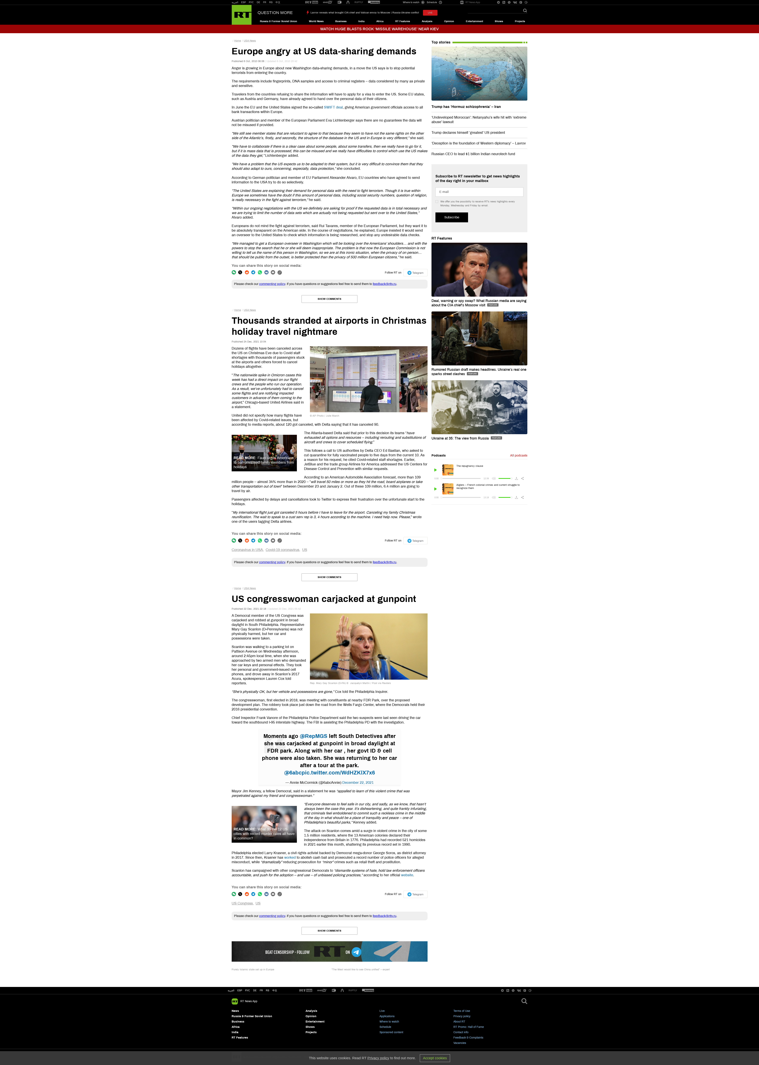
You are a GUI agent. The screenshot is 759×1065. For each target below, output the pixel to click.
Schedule (385, 1026)
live (430, 13)
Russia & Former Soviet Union (278, 21)
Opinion (449, 21)
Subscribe (451, 217)
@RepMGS (313, 736)
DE (258, 2)
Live (382, 1010)
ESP (243, 2)
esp (239, 990)
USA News (250, 40)
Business (340, 21)
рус (247, 990)
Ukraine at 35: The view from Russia (460, 438)
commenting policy (272, 284)
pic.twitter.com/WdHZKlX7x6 (338, 773)
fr (261, 990)
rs (267, 990)
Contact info (460, 1032)
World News (316, 21)
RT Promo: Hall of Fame (468, 1026)
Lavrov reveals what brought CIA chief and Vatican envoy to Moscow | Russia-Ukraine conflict (365, 12)
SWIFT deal (333, 107)
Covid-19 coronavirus (282, 550)
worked (290, 857)
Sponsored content (391, 1032)
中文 (278, 2)
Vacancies (459, 1042)
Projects (520, 21)
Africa (379, 21)
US (304, 550)
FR (264, 2)
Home (237, 40)
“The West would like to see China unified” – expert (360, 969)
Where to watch (389, 1021)
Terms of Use (461, 1010)
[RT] (311, 2)
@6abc (293, 773)
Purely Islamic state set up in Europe (253, 969)
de (255, 990)
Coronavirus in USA (247, 550)
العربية (235, 2)
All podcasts (518, 455)
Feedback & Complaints (468, 1037)
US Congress (242, 903)
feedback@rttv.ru (384, 284)
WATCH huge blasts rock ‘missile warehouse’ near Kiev (379, 29)
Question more (275, 12)
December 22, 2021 (358, 783)
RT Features (402, 21)
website (407, 875)
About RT (459, 1021)
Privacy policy (461, 1016)
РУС (251, 2)
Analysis (427, 21)
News (235, 1010)
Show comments (329, 299)
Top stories (440, 42)
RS (271, 2)
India (361, 21)
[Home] (242, 15)
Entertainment (474, 21)
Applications (387, 1016)
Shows (499, 21)
